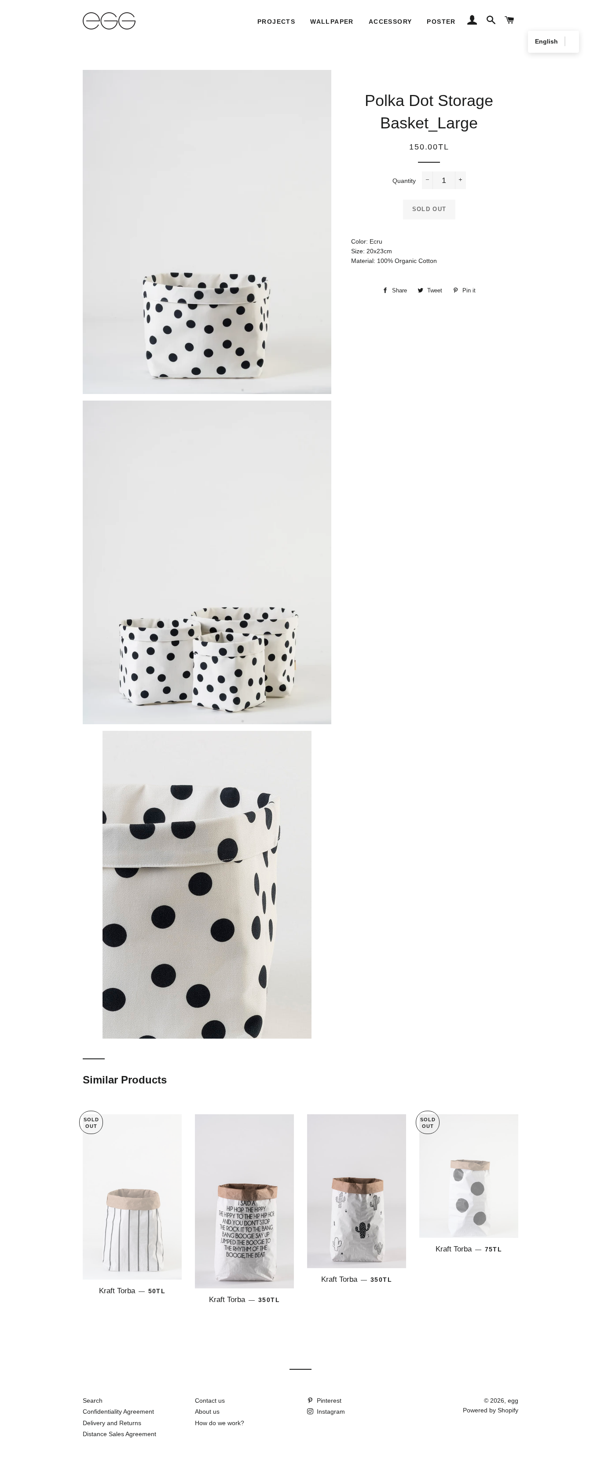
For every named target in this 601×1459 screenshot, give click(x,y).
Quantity (404, 180)
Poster (441, 21)
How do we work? (219, 1422)
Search (93, 1400)
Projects (276, 21)
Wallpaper (332, 21)
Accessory (390, 21)
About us (207, 1411)
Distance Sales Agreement (119, 1433)
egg (513, 1400)
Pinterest (328, 1400)
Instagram (330, 1411)
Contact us (210, 1400)
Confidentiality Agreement (118, 1411)
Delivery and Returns (112, 1422)
